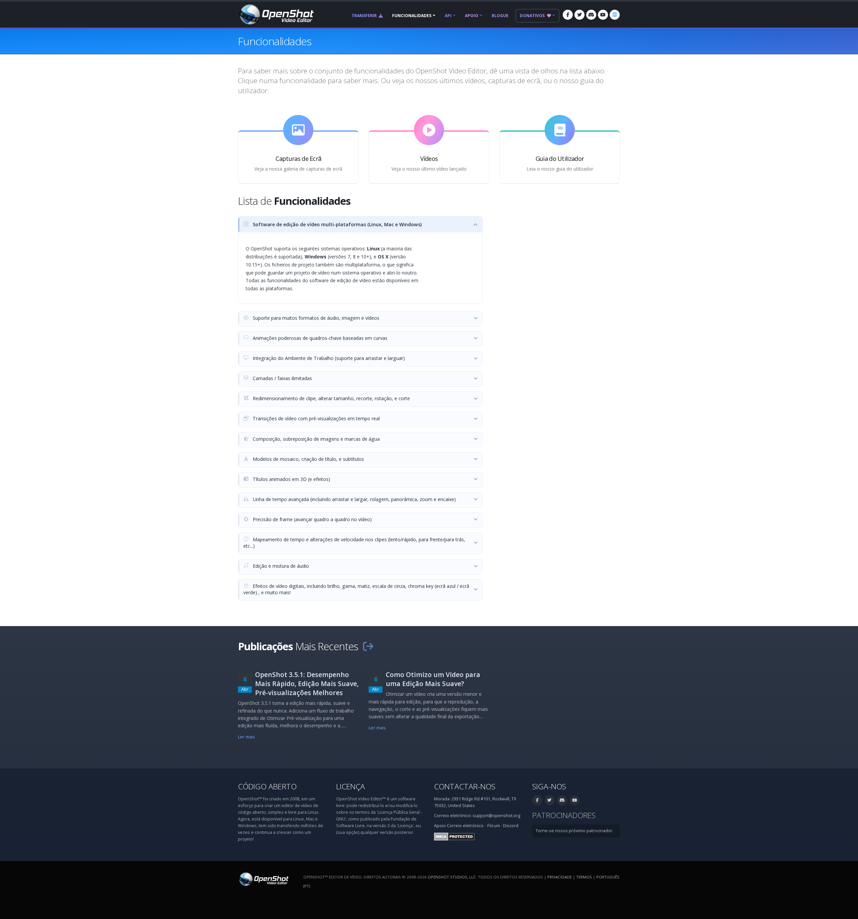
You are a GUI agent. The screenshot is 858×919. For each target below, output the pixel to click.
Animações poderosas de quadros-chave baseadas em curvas (319, 338)
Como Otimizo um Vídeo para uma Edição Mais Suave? (433, 679)
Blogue (500, 15)
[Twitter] (579, 15)
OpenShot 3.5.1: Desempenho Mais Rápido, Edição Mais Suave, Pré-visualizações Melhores (307, 683)
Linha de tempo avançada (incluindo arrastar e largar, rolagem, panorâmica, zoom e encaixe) (353, 499)
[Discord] (591, 15)
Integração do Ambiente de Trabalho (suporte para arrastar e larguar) (328, 358)
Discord (510, 826)
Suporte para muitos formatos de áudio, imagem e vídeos (315, 318)
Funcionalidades (411, 15)
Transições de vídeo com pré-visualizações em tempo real (315, 418)
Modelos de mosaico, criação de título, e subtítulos (307, 459)
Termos (584, 876)
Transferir (365, 15)
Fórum (493, 826)
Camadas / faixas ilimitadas (281, 378)
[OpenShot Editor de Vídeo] (263, 878)
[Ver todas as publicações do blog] (368, 646)
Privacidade (559, 876)
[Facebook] (568, 15)
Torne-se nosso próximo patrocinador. (574, 831)
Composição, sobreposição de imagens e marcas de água (315, 439)
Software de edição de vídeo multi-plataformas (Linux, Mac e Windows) (336, 224)
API (448, 15)
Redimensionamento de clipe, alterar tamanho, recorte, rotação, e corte (330, 398)
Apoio (471, 15)
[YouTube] (603, 15)
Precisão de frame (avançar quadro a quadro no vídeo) (311, 519)
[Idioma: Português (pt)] (615, 15)
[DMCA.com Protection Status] (454, 836)
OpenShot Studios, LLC (452, 876)
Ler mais (246, 737)
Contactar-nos (464, 786)
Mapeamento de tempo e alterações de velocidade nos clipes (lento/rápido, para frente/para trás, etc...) (354, 542)
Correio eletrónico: (465, 826)
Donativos (533, 15)
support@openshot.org (496, 815)
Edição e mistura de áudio (280, 566)
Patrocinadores (564, 815)
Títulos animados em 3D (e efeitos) (290, 479)
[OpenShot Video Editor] (276, 14)
